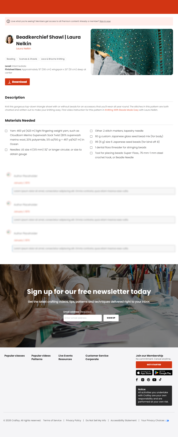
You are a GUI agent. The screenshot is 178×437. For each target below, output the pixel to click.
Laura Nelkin (23, 48)
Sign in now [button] (105, 21)
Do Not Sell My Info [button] (96, 420)
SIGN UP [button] (111, 317)
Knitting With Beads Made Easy (122, 110)
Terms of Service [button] (52, 420)
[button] (145, 372)
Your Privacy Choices (152, 420)
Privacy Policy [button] (73, 420)
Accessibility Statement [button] (124, 420)
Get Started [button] (154, 364)
